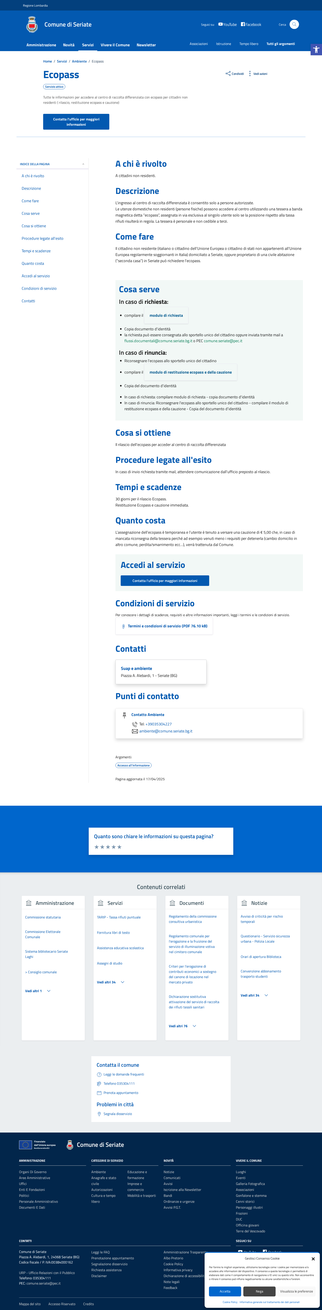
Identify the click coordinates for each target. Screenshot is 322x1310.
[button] (316, 49)
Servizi (88, 45)
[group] (53, 971)
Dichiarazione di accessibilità (185, 1275)
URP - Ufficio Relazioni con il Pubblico (47, 1272)
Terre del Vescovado (250, 1231)
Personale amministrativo (38, 1201)
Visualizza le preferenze (296, 1291)
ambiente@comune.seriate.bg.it (165, 731)
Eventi (241, 1177)
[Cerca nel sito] (294, 24)
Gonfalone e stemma (251, 1195)
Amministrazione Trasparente (186, 1252)
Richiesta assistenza (106, 1269)
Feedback (170, 1287)
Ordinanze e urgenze (179, 1201)
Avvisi (168, 1183)
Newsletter (146, 45)
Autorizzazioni (102, 1189)
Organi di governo (32, 1171)
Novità (68, 45)
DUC (239, 1219)
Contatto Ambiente (147, 715)
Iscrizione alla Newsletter (182, 1189)
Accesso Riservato (61, 1303)
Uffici (23, 1183)
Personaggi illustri (249, 1207)
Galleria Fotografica (250, 1183)
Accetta (225, 1291)
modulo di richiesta (166, 315)
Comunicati (172, 1177)
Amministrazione (41, 45)
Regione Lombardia (35, 5)
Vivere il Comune (115, 45)
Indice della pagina (35, 164)
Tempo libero (248, 43)
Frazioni (242, 1213)
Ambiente (98, 1171)
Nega (259, 1291)
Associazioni (199, 43)
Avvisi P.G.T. (172, 1207)
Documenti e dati (32, 1207)
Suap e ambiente (136, 668)
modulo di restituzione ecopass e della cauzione (191, 372)
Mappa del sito (30, 1303)
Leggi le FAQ (100, 1252)
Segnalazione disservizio (109, 1264)
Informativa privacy (178, 1269)
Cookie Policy (230, 1302)
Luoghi (241, 1171)
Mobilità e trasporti (141, 1195)
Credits (88, 1303)
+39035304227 (158, 724)
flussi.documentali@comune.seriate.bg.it (158, 341)
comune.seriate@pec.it (223, 341)
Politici (24, 1195)
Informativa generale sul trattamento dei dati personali (270, 1302)
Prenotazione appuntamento (112, 1258)
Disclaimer (99, 1275)
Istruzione (223, 43)
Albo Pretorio (173, 1258)
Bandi (168, 1195)
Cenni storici (245, 1201)
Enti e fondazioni (32, 1189)
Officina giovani (247, 1225)
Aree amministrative (34, 1177)
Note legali (172, 1281)
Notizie (169, 1171)
